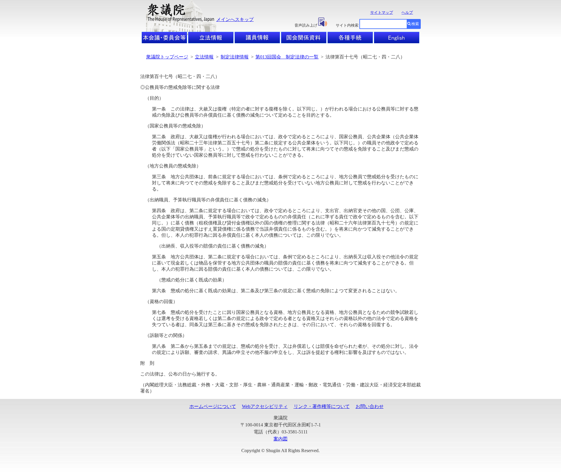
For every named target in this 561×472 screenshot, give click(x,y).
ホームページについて (212, 406)
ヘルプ (407, 12)
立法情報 (204, 56)
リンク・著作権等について (322, 406)
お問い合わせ (370, 406)
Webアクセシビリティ (265, 406)
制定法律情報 (235, 56)
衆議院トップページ (167, 56)
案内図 (280, 438)
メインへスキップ (235, 19)
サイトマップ (381, 12)
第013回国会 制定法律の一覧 (286, 56)
